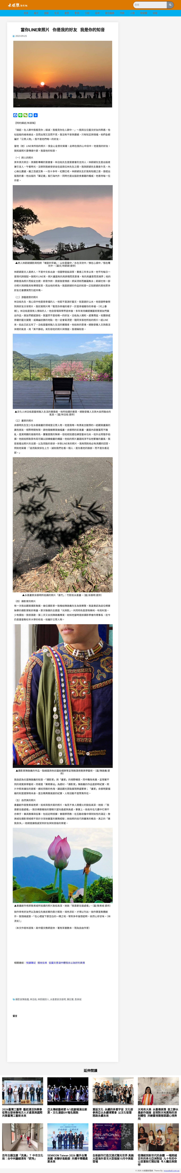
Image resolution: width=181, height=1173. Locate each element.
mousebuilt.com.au (171, 1171)
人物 (132, 13)
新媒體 (143, 13)
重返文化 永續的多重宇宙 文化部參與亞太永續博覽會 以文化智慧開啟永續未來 (113, 1112)
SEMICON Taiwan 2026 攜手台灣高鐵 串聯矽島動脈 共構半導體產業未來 (67, 1158)
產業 (66, 13)
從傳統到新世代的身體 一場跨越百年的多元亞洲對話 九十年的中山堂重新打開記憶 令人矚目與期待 (157, 1160)
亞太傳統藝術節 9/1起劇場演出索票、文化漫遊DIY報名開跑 (67, 1111)
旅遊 (46, 13)
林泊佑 (33, 999)
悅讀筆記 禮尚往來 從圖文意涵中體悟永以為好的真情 (55, 962)
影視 (77, 13)
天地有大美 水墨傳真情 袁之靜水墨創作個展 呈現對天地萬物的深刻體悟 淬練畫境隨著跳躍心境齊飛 (158, 1114)
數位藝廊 (109, 13)
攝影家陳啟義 (22, 999)
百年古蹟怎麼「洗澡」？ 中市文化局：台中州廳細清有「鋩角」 (22, 1157)
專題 (155, 13)
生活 (56, 13)
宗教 (122, 13)
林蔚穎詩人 (43, 999)
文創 (87, 13)
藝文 (36, 13)
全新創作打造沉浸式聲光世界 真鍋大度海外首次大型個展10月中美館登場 (113, 1158)
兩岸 (97, 13)
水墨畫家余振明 (58, 999)
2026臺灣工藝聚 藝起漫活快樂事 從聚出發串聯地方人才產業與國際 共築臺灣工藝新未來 (22, 1112)
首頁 (26, 13)
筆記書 (70, 999)
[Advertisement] (149, 42)
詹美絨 (78, 999)
